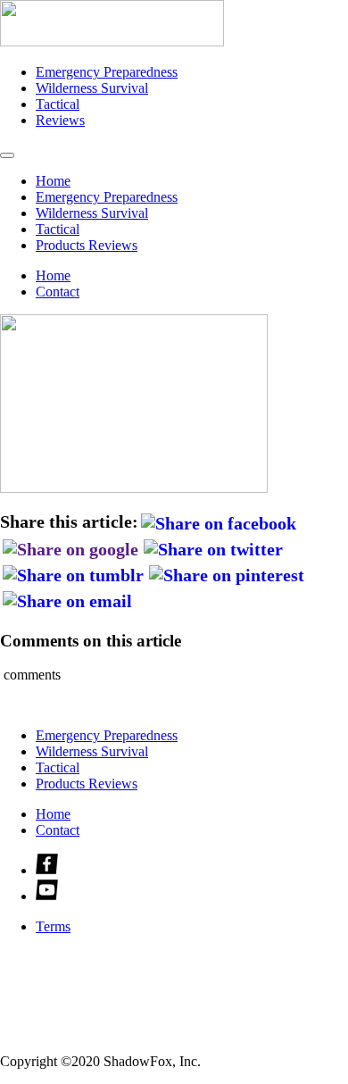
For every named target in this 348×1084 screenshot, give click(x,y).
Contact (57, 291)
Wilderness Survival (92, 88)
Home (53, 180)
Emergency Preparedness (107, 71)
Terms (53, 926)
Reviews (60, 120)
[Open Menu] (7, 155)
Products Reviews (86, 245)
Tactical (57, 104)
